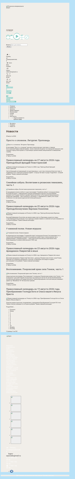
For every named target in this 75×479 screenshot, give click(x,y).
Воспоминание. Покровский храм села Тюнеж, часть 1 (34, 269)
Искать (8, 44)
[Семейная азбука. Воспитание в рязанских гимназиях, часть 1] (26, 189)
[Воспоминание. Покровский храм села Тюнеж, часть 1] (24, 273)
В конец (12, 328)
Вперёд (12, 327)
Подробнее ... (10, 154)
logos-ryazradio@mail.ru (12, 71)
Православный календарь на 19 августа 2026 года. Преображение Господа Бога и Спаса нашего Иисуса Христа (33, 291)
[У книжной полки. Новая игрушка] (17, 233)
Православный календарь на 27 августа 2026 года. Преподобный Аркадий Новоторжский (33, 161)
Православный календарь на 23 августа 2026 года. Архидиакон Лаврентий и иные (33, 249)
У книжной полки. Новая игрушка (23, 228)
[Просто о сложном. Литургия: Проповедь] (20, 144)
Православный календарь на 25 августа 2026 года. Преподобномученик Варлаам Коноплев (33, 207)
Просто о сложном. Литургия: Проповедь (28, 140)
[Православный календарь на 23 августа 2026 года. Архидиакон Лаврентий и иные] (33, 255)
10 (10, 325)
